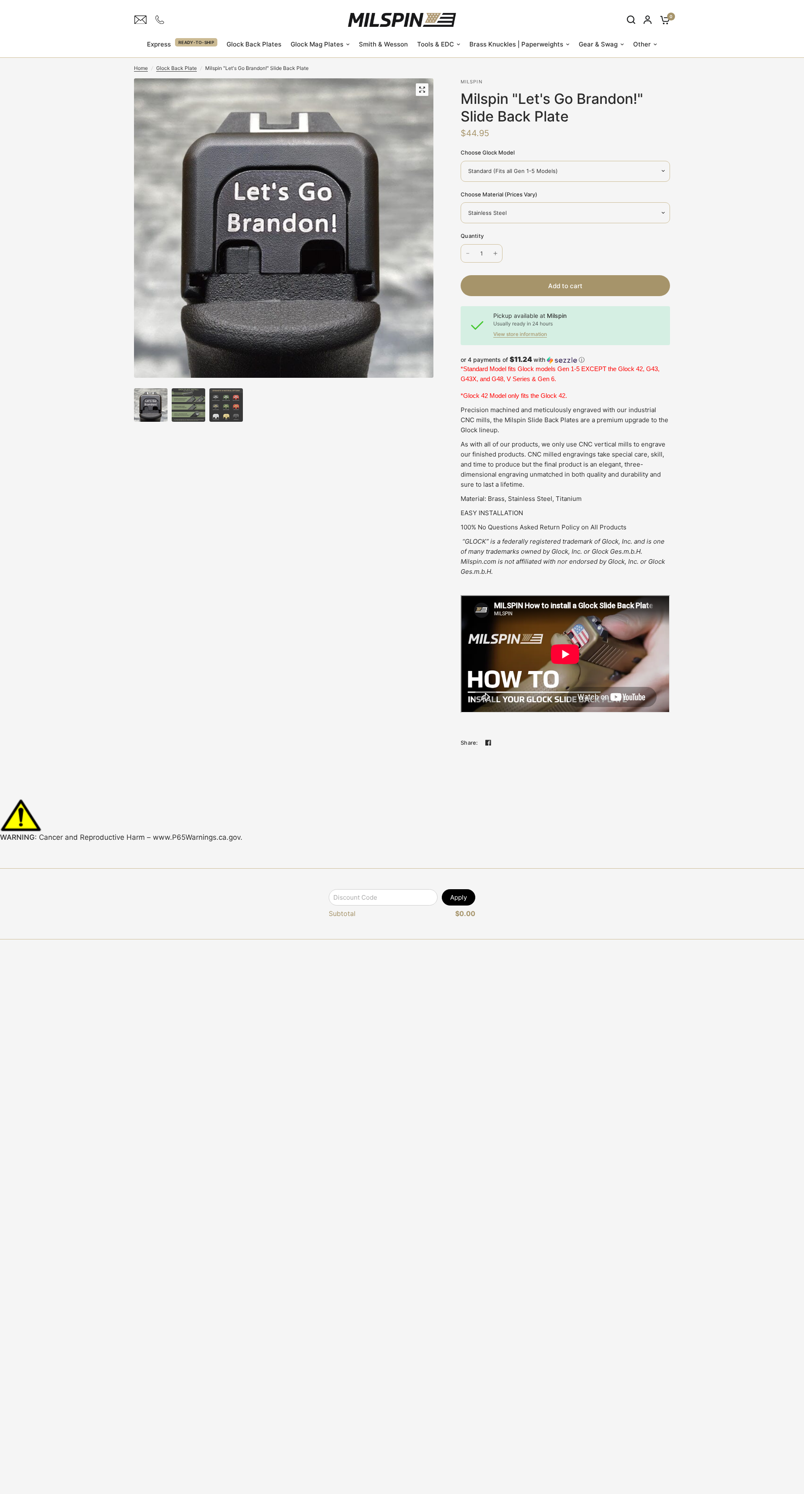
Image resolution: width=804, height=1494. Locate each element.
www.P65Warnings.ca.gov (196, 837)
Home (141, 68)
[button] (565, 360)
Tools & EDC (435, 44)
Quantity (472, 235)
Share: (469, 743)
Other (642, 44)
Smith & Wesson (383, 44)
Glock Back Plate (176, 68)
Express (159, 44)
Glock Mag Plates (317, 44)
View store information (520, 334)
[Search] (631, 19)
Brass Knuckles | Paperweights (516, 44)
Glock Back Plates (254, 44)
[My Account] (647, 19)
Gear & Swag (598, 44)
